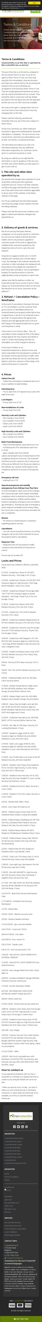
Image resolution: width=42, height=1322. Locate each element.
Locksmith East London (13, 1141)
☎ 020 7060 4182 (21, 1319)
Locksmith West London (13, 1157)
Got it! (34, 3)
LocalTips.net (9, 1187)
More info (21, 8)
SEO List (7, 1212)
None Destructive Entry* (13, 1226)
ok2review (8, 1197)
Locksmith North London (13, 1145)
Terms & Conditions (11, 1177)
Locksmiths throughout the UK (15, 1163)
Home (7, 1174)
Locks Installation (11, 1232)
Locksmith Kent (10, 1160)
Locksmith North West (12, 1148)
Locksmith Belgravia (15, 1258)
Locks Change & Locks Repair (15, 1229)
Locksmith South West (13, 1154)
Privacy (7, 1180)
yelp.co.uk (8, 1200)
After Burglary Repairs (12, 1235)
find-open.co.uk (10, 1209)
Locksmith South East (12, 1151)
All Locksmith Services (13, 1223)
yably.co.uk (9, 1206)
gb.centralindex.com (12, 1203)
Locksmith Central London (14, 1138)
